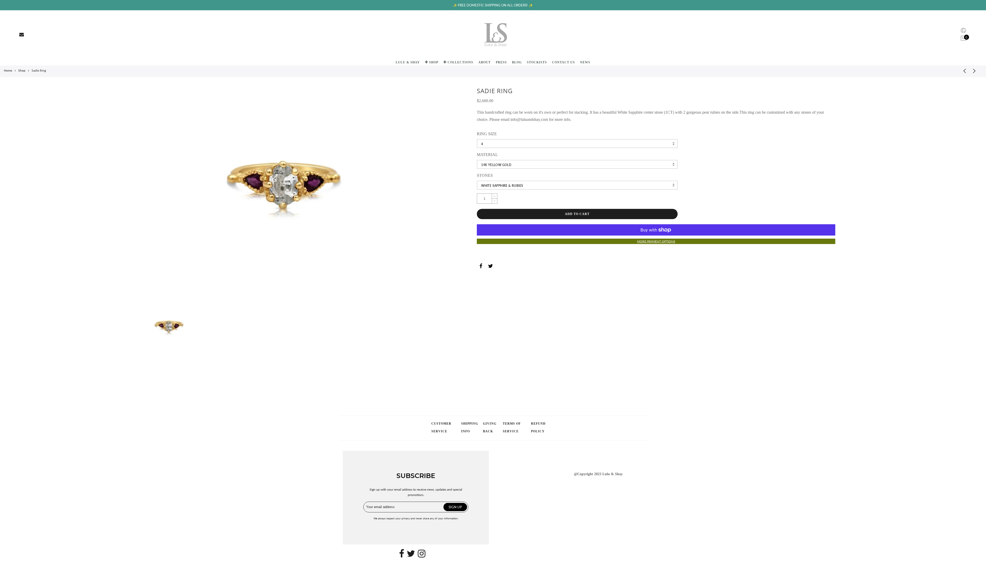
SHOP (433, 62)
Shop (21, 70)
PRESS (501, 62)
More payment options (656, 241)
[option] (289, 193)
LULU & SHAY (408, 62)
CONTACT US (563, 62)
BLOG (517, 62)
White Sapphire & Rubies (502, 186)
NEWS (585, 62)
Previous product (962, 70)
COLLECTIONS (460, 62)
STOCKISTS (537, 62)
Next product (975, 70)
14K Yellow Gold (496, 165)
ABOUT (484, 62)
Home (8, 70)
